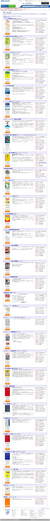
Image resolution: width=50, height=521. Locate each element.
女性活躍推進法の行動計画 (33, 515)
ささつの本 (13, 52)
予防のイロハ (12, 101)
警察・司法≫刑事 (41, 428)
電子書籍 (13, 515)
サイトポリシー (32, 516)
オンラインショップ (35, 0)
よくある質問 (41, 0)
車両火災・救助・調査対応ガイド (20, 134)
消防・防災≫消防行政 (42, 96)
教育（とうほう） (14, 514)
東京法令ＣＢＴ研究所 (24, 515)
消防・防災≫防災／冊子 (42, 162)
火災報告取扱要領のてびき (10, 213)
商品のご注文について (41, 511)
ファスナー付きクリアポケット (14, 317)
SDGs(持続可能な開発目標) (33, 517)
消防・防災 (17, 10)
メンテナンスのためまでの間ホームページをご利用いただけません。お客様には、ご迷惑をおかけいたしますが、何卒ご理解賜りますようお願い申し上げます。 (16, 9)
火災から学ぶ (9, 485)
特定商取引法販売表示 (24, 513)
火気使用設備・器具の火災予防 (13, 368)
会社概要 (22, 511)
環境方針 (31, 512)
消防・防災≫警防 (41, 147)
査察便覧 (10, 403)
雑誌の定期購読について (41, 513)
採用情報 (22, 512)
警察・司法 (13, 511)
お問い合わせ (47, 0)
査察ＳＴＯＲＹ (9, 180)
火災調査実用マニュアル (12, 331)
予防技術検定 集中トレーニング (12, 18)
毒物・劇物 (11, 469)
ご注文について (22, 0)
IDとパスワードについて (41, 514)
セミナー (13, 516)
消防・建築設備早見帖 (9, 386)
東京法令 (4, 10)
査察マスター (11, 196)
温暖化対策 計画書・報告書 (33, 513)
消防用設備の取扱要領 (8, 168)
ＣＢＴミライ (14, 517)
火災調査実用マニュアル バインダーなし (15, 350)
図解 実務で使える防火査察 (13, 36)
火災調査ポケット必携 (12, 433)
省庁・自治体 (14, 513)
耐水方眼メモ (11, 305)
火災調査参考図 (11, 418)
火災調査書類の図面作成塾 (11, 229)
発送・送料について (41, 512)
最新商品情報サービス (24, 514)
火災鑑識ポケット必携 (15, 451)
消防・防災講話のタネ (16, 152)
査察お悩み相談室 (12, 119)
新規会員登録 (28, 0)
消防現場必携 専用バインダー (10, 292)
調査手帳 (10, 497)
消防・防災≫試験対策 (42, 30)
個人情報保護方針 (32, 511)
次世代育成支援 (32, 514)
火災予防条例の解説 (9, 85)
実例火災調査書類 (11, 245)
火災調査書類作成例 (11, 276)
